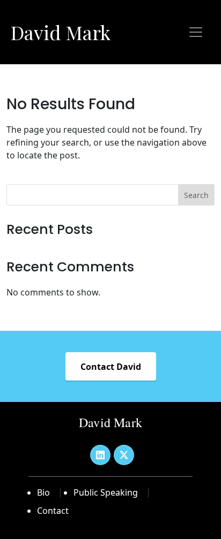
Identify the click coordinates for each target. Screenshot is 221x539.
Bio (43, 492)
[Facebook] (100, 455)
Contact (53, 511)
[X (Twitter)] (124, 455)
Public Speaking (105, 492)
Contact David (110, 367)
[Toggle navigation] (195, 32)
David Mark (60, 32)
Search (196, 195)
